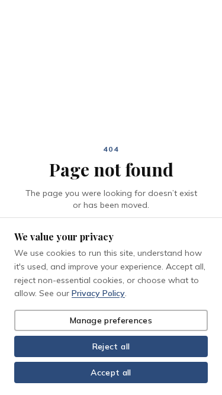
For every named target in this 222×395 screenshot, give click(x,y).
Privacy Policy (98, 293)
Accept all (111, 372)
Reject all (111, 346)
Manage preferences (111, 320)
